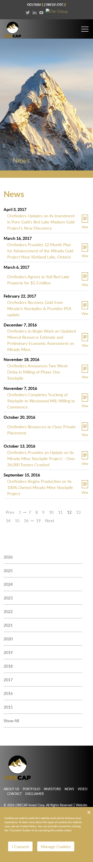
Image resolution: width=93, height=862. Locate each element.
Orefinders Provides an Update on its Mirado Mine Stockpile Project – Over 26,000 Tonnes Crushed (41, 458)
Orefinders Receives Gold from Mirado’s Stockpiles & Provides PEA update (39, 308)
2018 (8, 666)
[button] (84, 27)
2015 (8, 707)
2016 (8, 693)
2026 (8, 557)
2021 (8, 625)
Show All (11, 720)
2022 (8, 611)
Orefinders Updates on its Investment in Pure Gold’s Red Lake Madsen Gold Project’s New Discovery (41, 222)
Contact (14, 793)
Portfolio (31, 789)
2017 (8, 679)
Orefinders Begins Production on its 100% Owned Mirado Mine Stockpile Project (40, 487)
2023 (8, 598)
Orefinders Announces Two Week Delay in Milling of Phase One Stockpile (37, 372)
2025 (8, 570)
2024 (8, 584)
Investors (52, 789)
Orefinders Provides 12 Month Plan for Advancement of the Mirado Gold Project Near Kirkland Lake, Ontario (40, 251)
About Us (11, 789)
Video (82, 789)
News (69, 789)
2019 (8, 652)
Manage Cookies (56, 846)
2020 (8, 638)
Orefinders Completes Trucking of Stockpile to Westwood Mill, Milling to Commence (41, 401)
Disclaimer (34, 793)
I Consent (20, 846)
